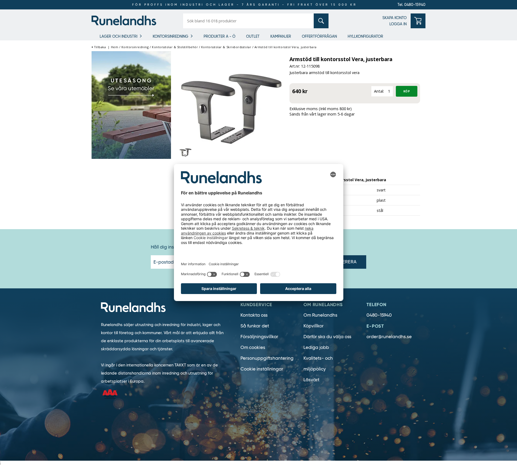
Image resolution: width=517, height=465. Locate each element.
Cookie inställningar (261, 369)
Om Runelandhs (320, 315)
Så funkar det (254, 326)
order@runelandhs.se (389, 337)
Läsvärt (311, 380)
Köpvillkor (313, 326)
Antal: (379, 91)
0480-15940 (379, 315)
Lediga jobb (316, 347)
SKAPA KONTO (394, 17)
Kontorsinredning (170, 36)
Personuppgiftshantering (267, 358)
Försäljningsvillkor (259, 337)
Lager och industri (118, 36)
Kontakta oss (254, 315)
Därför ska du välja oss (327, 337)
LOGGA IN (398, 24)
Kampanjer (280, 36)
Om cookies (252, 347)
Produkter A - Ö (219, 36)
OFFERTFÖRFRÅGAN (319, 36)
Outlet (253, 36)
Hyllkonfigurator (365, 36)
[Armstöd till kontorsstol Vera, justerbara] (230, 106)
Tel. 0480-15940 (411, 4)
